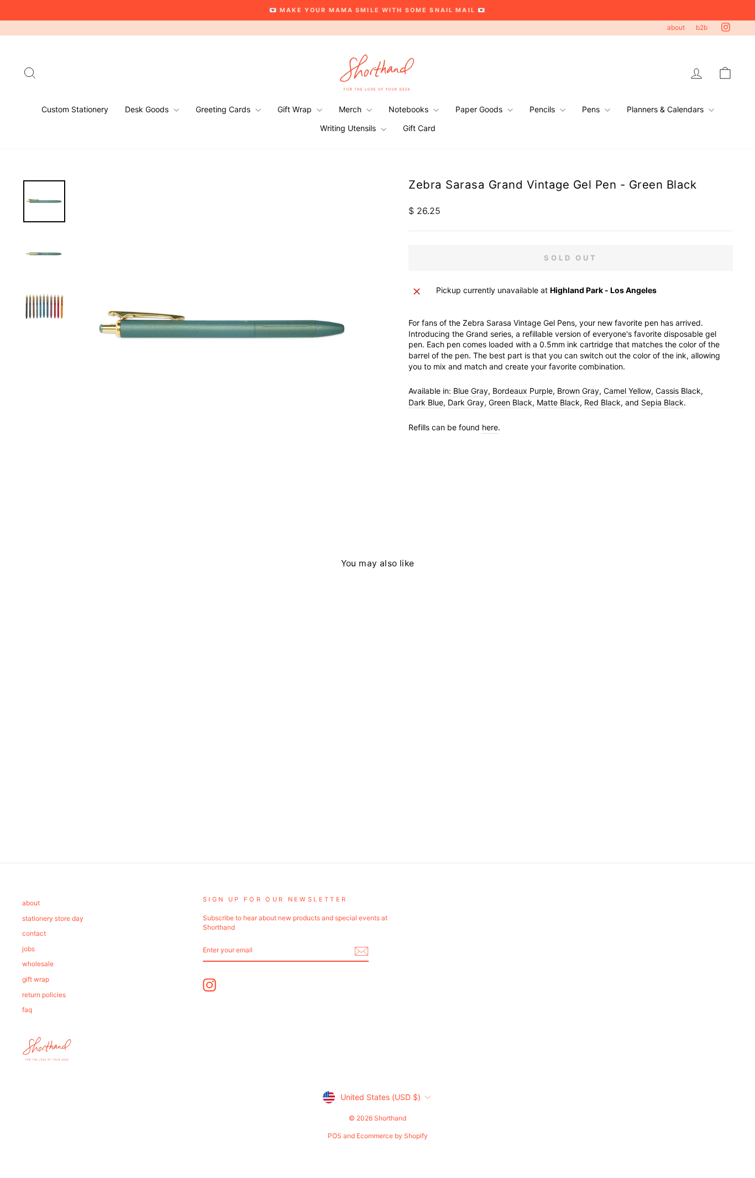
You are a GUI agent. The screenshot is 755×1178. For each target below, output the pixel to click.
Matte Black (558, 402)
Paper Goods (480, 109)
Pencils (543, 109)
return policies (44, 995)
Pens (592, 109)
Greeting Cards (224, 109)
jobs (28, 949)
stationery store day (52, 918)
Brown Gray (578, 390)
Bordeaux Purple (522, 390)
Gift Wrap (295, 109)
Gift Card (419, 128)
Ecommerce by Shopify (392, 1136)
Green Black (510, 402)
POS (335, 1136)
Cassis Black (678, 390)
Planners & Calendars (666, 109)
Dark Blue (425, 402)
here (490, 427)
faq (27, 1009)
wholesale (38, 964)
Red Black (602, 402)
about (676, 27)
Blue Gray (470, 390)
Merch (351, 109)
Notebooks (410, 109)
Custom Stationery (74, 109)
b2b (701, 27)
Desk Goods (148, 109)
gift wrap (35, 979)
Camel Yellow (627, 390)
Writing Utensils (349, 128)
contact (34, 933)
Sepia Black (662, 402)
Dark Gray (466, 402)
